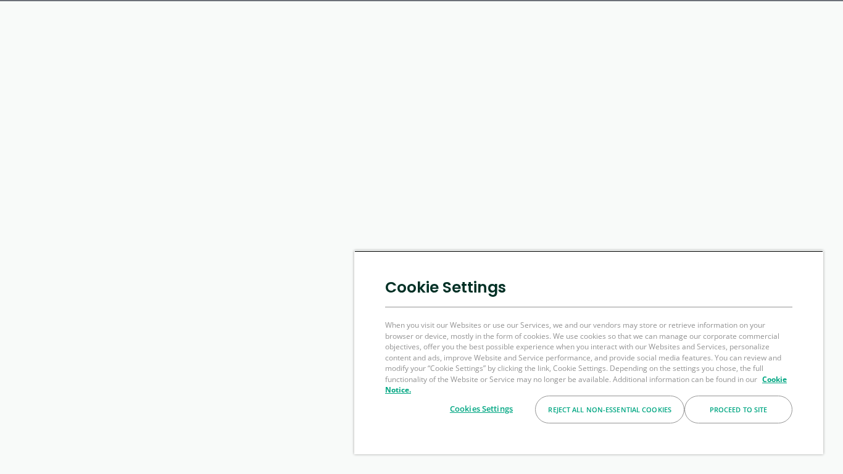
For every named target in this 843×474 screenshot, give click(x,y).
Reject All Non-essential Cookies (609, 409)
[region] (588, 352)
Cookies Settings (481, 408)
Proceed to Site (739, 409)
